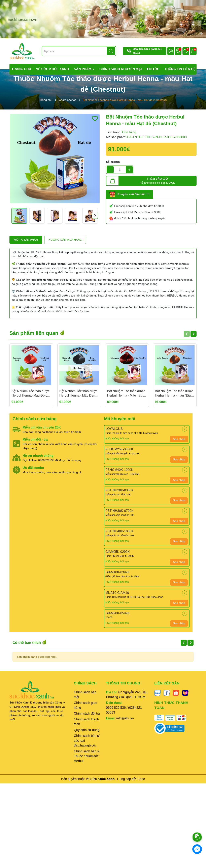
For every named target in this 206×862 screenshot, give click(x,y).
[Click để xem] (54, 159)
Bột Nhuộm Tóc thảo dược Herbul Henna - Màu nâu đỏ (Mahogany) (127, 393)
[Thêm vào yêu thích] (95, 119)
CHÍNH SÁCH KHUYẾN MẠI (120, 69)
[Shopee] (176, 692)
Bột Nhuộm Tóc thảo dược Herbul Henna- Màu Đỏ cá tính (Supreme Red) (30, 393)
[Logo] (22, 50)
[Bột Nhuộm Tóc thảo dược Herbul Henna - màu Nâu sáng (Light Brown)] (175, 365)
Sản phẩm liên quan (34, 333)
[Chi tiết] (184, 429)
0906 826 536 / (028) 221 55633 (124, 710)
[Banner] (103, 18)
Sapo (141, 779)
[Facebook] (167, 692)
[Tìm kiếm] (111, 51)
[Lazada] (185, 692)
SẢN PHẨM (83, 69)
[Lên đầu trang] (197, 826)
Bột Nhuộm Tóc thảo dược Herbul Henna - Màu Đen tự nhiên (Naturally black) (79, 393)
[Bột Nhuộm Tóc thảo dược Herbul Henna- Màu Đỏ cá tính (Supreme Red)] (31, 365)
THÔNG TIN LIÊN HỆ (180, 69)
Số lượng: (113, 161)
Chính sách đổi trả (87, 713)
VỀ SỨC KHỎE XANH (52, 69)
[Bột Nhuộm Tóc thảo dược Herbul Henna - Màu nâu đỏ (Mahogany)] (127, 365)
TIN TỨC (153, 69)
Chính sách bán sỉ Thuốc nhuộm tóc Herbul (87, 756)
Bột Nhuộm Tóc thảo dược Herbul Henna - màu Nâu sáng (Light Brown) (174, 393)
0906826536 (46, 460)
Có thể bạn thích (27, 643)
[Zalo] (157, 692)
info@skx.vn (125, 718)
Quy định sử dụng (86, 730)
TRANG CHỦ (21, 69)
